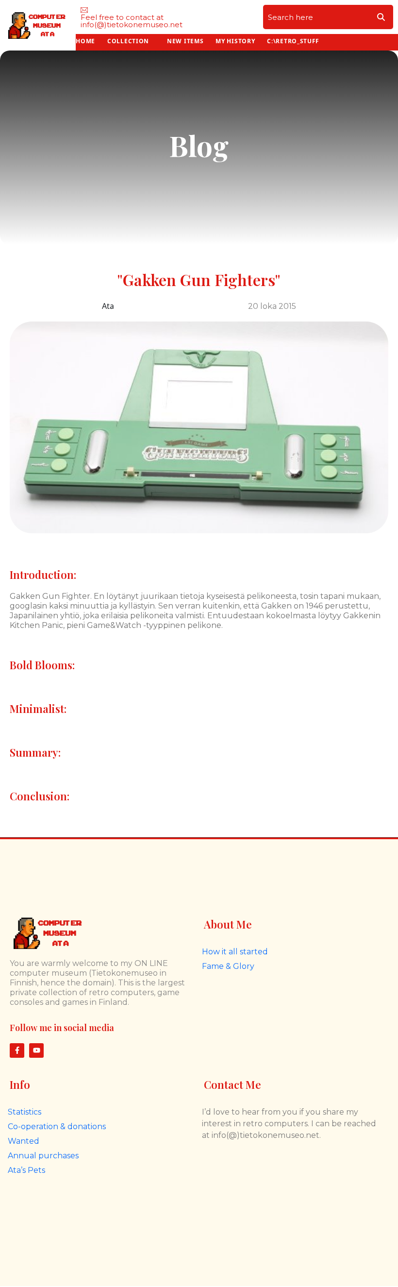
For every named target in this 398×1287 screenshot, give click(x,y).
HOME (85, 41)
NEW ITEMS (185, 41)
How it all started (235, 951)
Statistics (24, 1112)
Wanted (23, 1141)
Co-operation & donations (57, 1126)
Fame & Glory (228, 966)
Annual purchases (43, 1155)
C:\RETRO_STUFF (293, 41)
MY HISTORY (235, 41)
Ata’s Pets (26, 1170)
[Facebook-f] (17, 1050)
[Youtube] (36, 1050)
